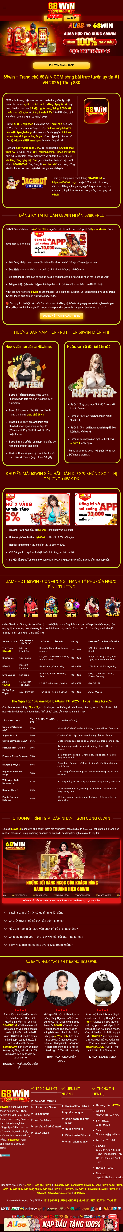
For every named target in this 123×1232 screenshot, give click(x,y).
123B (46, 1200)
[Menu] (4, 8)
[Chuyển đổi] (5, 913)
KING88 (72, 1200)
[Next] (111, 509)
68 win (42, 529)
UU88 (63, 1200)
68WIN (9, 100)
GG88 (54, 1200)
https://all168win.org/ (64, 182)
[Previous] (12, 509)
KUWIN (101, 1200)
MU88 (81, 1200)
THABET (111, 1200)
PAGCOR (17, 124)
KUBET (91, 1200)
